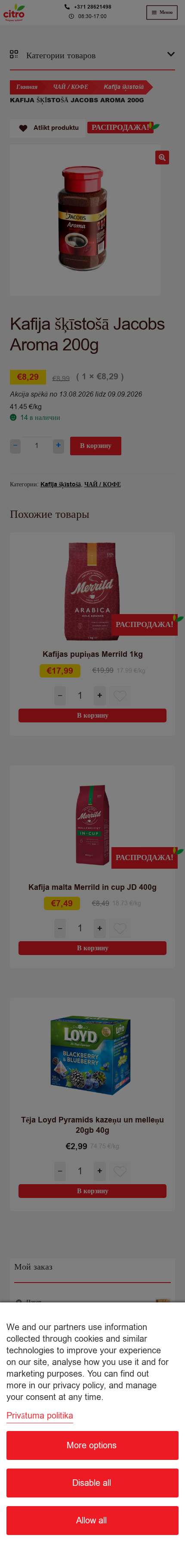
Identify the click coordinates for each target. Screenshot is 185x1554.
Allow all (91, 1520)
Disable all (91, 1483)
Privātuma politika (39, 1416)
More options (92, 1445)
